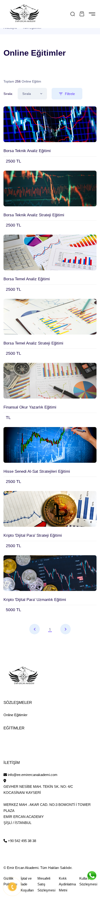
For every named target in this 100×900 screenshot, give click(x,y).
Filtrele (70, 94)
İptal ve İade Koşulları (27, 884)
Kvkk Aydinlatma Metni (67, 884)
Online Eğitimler (15, 715)
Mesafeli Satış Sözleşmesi (46, 884)
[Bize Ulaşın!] (91, 875)
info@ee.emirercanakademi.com (32, 775)
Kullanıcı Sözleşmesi (88, 881)
